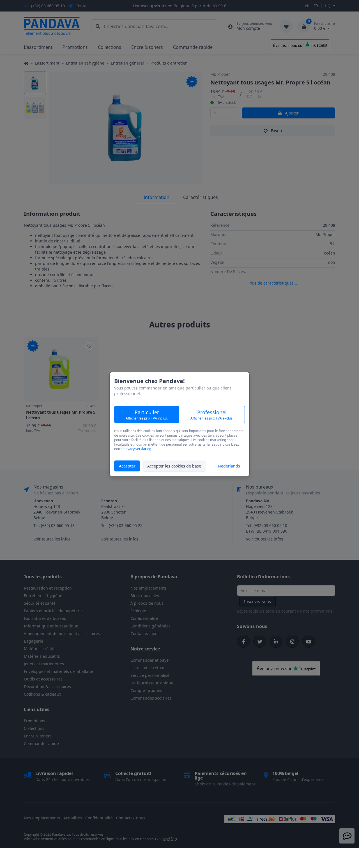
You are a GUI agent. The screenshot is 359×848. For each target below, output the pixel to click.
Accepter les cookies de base (174, 466)
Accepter (127, 466)
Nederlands (229, 466)
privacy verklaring (137, 448)
